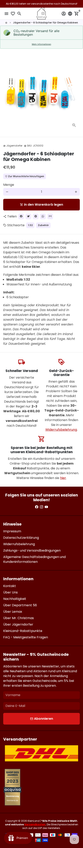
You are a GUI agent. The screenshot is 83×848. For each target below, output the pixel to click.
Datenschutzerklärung (21, 537)
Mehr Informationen (41, 44)
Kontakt (9, 586)
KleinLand (33, 821)
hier (63, 478)
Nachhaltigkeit (14, 598)
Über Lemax (12, 611)
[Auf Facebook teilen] (21, 216)
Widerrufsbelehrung (61, 429)
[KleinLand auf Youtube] (46, 507)
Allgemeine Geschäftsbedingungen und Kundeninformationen (34, 559)
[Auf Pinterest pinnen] (35, 216)
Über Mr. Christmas (18, 618)
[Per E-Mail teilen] (50, 216)
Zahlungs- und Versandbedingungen (32, 550)
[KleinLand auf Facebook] (36, 507)
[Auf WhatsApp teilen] (43, 216)
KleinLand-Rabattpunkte (22, 631)
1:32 (30, 225)
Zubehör (43, 225)
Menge (8, 184)
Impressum (12, 531)
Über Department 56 (20, 605)
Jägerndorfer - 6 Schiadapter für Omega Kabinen (45, 22)
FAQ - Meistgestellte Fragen (25, 637)
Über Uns (10, 592)
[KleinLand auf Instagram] (41, 507)
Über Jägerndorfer (18, 624)
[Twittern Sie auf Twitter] (28, 216)
